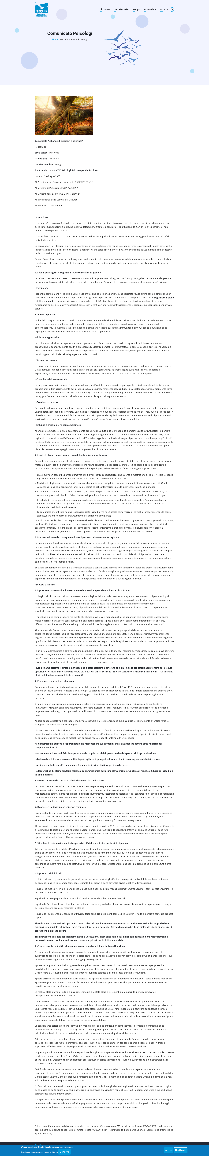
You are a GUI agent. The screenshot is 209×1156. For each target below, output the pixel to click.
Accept (168, 1150)
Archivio (164, 9)
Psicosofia (150, 9)
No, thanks (180, 1150)
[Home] (42, 9)
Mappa (136, 9)
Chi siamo (105, 9)
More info (64, 1151)
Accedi (38, 1144)
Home (55, 39)
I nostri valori (121, 9)
